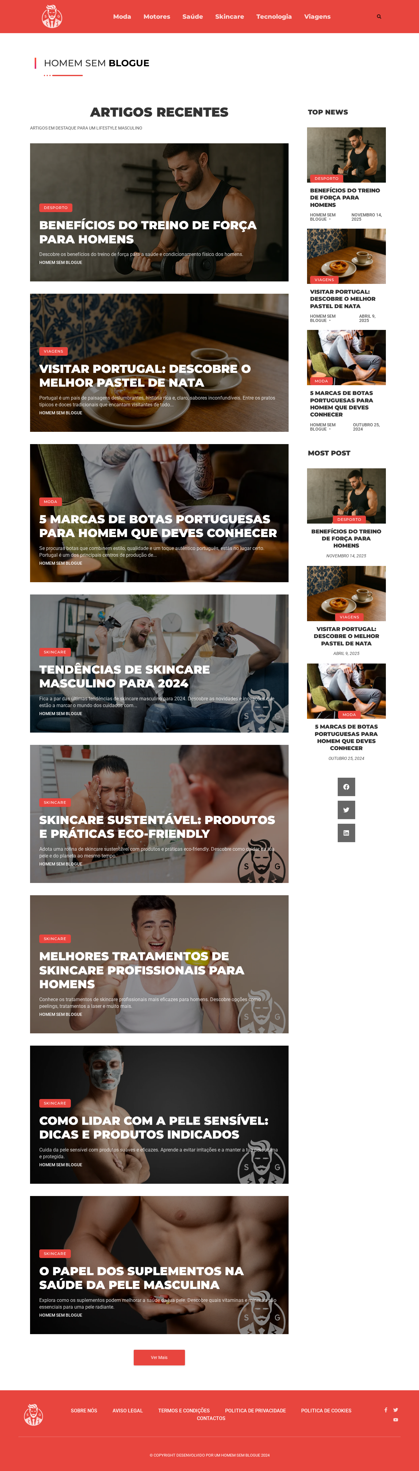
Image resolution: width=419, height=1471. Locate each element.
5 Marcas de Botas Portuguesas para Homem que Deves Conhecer (158, 526)
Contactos (211, 1418)
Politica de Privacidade (255, 1411)
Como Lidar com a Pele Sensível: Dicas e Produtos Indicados (153, 1127)
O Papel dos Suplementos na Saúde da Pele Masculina (141, 1278)
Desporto (56, 207)
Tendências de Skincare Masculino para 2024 (124, 676)
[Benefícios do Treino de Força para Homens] (346, 155)
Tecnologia (274, 16)
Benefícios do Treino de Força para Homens (148, 232)
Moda (122, 16)
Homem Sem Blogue (60, 262)
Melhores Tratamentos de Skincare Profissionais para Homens (141, 970)
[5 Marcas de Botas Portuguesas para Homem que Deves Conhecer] (346, 357)
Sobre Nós (84, 1411)
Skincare (229, 16)
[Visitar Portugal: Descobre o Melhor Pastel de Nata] (346, 256)
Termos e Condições (184, 1411)
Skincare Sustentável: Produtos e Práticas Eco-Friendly (157, 827)
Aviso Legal (128, 1411)
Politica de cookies (326, 1411)
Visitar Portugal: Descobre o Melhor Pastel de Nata (145, 376)
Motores (157, 16)
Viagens (317, 16)
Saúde (193, 16)
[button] (379, 17)
